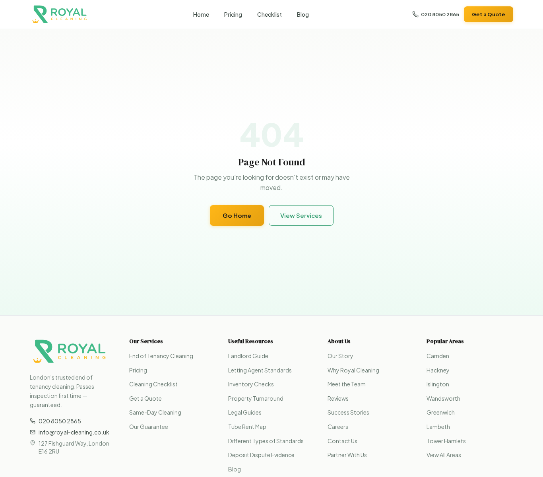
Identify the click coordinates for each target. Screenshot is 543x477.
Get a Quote (488, 14)
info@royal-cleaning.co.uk (74, 432)
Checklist (269, 14)
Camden (438, 355)
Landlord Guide (248, 355)
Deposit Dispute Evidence (261, 454)
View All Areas (444, 454)
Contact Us (342, 440)
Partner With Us (347, 454)
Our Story (340, 355)
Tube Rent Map (247, 426)
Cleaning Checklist (153, 384)
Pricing (233, 14)
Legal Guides (245, 412)
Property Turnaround (255, 398)
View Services (301, 215)
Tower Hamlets (446, 440)
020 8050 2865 (440, 14)
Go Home (237, 215)
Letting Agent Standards (260, 370)
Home (201, 14)
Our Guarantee (148, 426)
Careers (338, 426)
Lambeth (438, 426)
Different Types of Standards (266, 440)
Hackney (438, 370)
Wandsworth (443, 398)
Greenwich (441, 412)
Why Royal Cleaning (353, 370)
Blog (303, 14)
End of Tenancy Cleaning (161, 355)
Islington (438, 384)
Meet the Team (347, 384)
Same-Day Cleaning (155, 412)
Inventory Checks (251, 384)
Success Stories (348, 412)
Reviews (338, 398)
